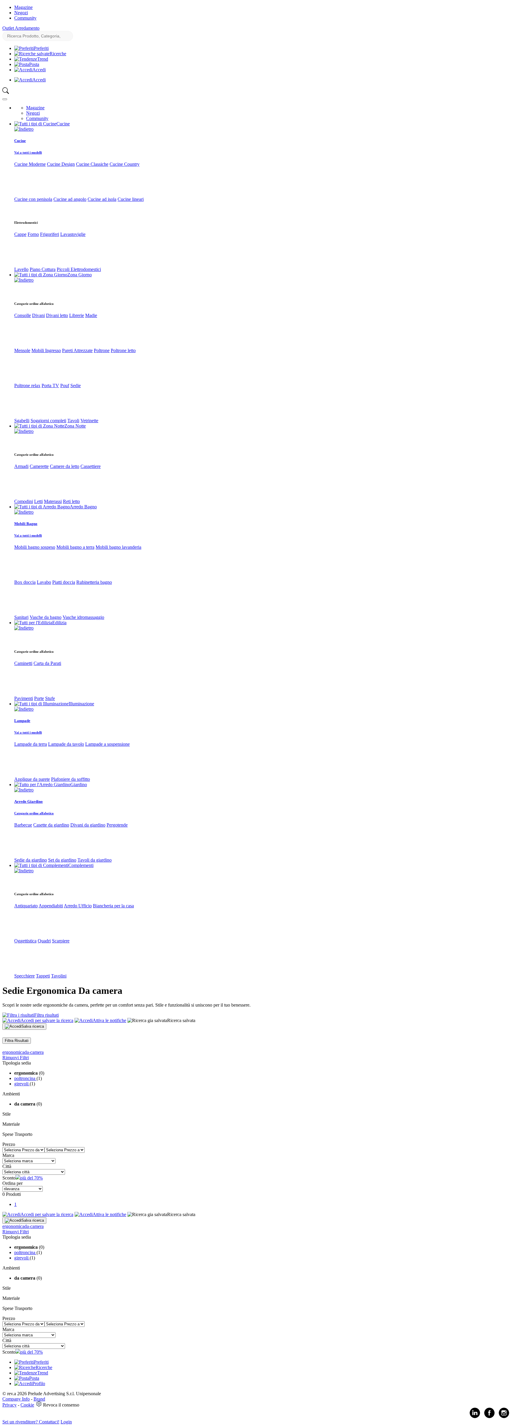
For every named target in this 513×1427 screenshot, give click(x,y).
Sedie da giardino (30, 859)
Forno (33, 234)
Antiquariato (26, 905)
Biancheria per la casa (113, 905)
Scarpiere (60, 940)
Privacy (9, 1404)
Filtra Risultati (16, 1040)
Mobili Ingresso (46, 350)
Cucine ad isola (102, 199)
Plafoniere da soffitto (70, 779)
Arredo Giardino (28, 801)
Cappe (20, 234)
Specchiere (24, 975)
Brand (39, 1398)
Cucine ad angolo (69, 199)
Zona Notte (75, 425)
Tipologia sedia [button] (16, 1062)
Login (66, 1421)
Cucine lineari (131, 199)
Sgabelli (21, 420)
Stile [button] (6, 1114)
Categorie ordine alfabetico (34, 813)
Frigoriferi (49, 234)
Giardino (78, 784)
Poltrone (102, 350)
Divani (38, 315)
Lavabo (44, 582)
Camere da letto (64, 466)
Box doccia (25, 582)
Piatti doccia (63, 582)
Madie (91, 315)
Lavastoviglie (73, 234)
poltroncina (25, 1078)
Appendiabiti (51, 905)
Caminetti (23, 663)
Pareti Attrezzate (77, 350)
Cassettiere (90, 466)
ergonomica (13, 1052)
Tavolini (58, 975)
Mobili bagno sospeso (34, 547)
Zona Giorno (79, 274)
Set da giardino (62, 859)
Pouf (64, 385)
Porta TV (50, 385)
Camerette (39, 466)
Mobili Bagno (25, 523)
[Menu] (4, 99)
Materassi (53, 501)
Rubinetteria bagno (94, 582)
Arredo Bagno (83, 506)
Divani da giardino (87, 824)
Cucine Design (61, 164)
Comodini (23, 501)
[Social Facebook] (489, 1417)
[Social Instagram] (504, 1417)
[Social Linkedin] (475, 1417)
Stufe (50, 698)
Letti (38, 501)
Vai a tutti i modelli (28, 152)
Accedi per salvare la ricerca (46, 1020)
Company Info (16, 1398)
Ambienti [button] (11, 1093)
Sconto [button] (8, 1177)
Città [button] (6, 1166)
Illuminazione (81, 703)
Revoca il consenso (61, 1404)
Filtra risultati (46, 1015)
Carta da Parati (47, 663)
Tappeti (43, 975)
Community (25, 18)
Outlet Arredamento (20, 28)
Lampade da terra (30, 744)
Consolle (22, 315)
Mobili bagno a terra (75, 547)
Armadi (21, 466)
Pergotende (117, 824)
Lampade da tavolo (66, 744)
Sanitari (21, 617)
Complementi (81, 865)
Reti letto (71, 501)
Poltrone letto (123, 350)
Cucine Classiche (92, 164)
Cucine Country (125, 164)
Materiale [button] (11, 1124)
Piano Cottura (43, 269)
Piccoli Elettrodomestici (79, 269)
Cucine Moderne (30, 164)
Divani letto (57, 315)
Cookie (27, 1404)
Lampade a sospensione (107, 744)
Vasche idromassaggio (83, 617)
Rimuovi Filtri (15, 1057)
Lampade (22, 720)
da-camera (34, 1052)
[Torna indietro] (24, 129)
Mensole (22, 350)
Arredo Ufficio (78, 905)
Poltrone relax (27, 385)
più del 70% (31, 1177)
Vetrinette (89, 420)
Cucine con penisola (33, 199)
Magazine (23, 7)
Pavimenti (23, 698)
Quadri (44, 940)
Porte (39, 698)
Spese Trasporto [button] (17, 1134)
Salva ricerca (32, 1026)
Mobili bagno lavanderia (118, 547)
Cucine (63, 123)
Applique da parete (32, 779)
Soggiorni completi (48, 420)
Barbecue (23, 824)
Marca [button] (8, 1155)
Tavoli (73, 420)
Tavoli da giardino (94, 859)
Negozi (21, 12)
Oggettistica (25, 940)
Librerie (76, 315)
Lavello (21, 269)
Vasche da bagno (45, 617)
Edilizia (59, 622)
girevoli (22, 1083)
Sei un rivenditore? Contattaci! (30, 1421)
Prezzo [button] (8, 1144)
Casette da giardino (51, 824)
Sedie (75, 385)
